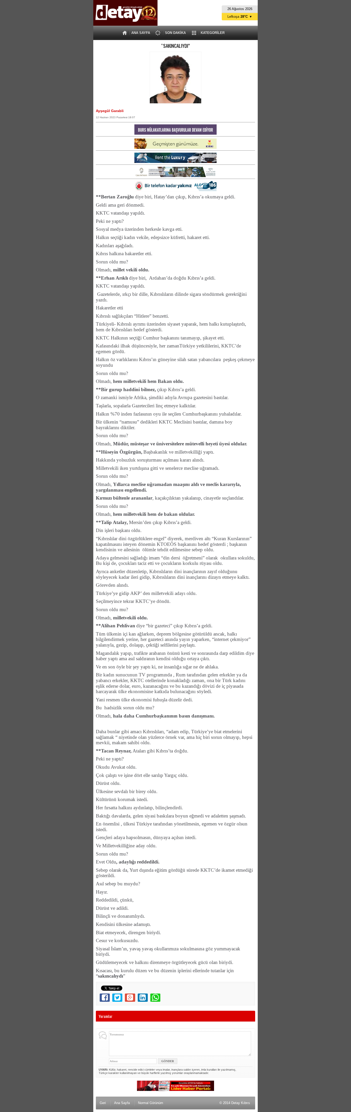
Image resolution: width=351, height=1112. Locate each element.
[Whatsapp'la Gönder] (155, 998)
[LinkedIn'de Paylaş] (143, 998)
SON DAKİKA (175, 33)
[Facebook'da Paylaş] (105, 998)
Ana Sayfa (122, 1103)
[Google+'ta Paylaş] (130, 998)
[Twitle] (117, 998)
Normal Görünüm (150, 1103)
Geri (103, 1103)
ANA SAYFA (140, 33)
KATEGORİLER (213, 33)
